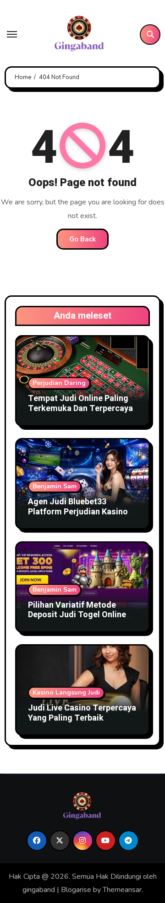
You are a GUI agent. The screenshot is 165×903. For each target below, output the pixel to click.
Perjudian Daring (59, 383)
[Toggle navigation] (12, 34)
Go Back (82, 239)
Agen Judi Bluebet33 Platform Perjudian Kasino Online (78, 512)
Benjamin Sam (55, 486)
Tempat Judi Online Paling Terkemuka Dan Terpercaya (80, 403)
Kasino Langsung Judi (66, 692)
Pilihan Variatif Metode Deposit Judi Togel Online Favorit (77, 615)
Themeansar (122, 890)
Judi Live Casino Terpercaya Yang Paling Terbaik (82, 713)
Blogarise (76, 890)
